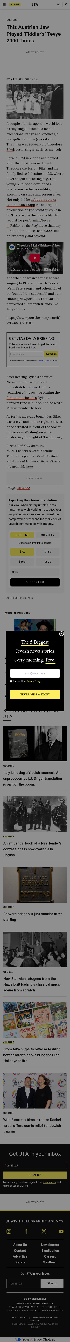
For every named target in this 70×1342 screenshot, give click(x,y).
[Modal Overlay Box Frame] (35, 671)
